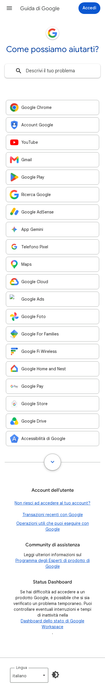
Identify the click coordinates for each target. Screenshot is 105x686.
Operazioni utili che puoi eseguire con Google (52, 526)
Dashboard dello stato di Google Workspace (52, 623)
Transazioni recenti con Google (52, 514)
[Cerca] (19, 71)
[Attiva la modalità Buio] (55, 675)
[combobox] (52, 71)
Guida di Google (40, 8)
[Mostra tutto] (52, 462)
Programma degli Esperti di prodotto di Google (52, 563)
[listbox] (29, 675)
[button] (9, 8)
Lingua (21, 667)
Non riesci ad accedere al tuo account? (52, 503)
